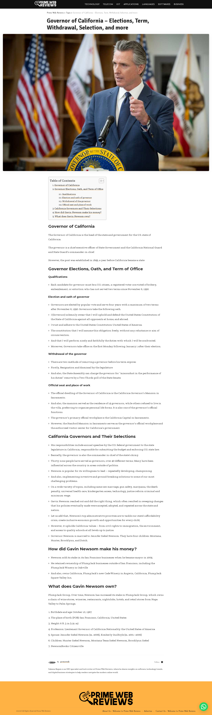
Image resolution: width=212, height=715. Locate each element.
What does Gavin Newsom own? (72, 216)
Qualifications (69, 194)
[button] (203, 706)
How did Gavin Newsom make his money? (78, 212)
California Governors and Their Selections (78, 208)
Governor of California (66, 185)
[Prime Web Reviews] (45, 3)
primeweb (64, 662)
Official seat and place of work (77, 204)
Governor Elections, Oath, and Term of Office (79, 189)
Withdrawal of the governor (76, 201)
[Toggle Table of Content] (100, 180)
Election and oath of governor (77, 197)
